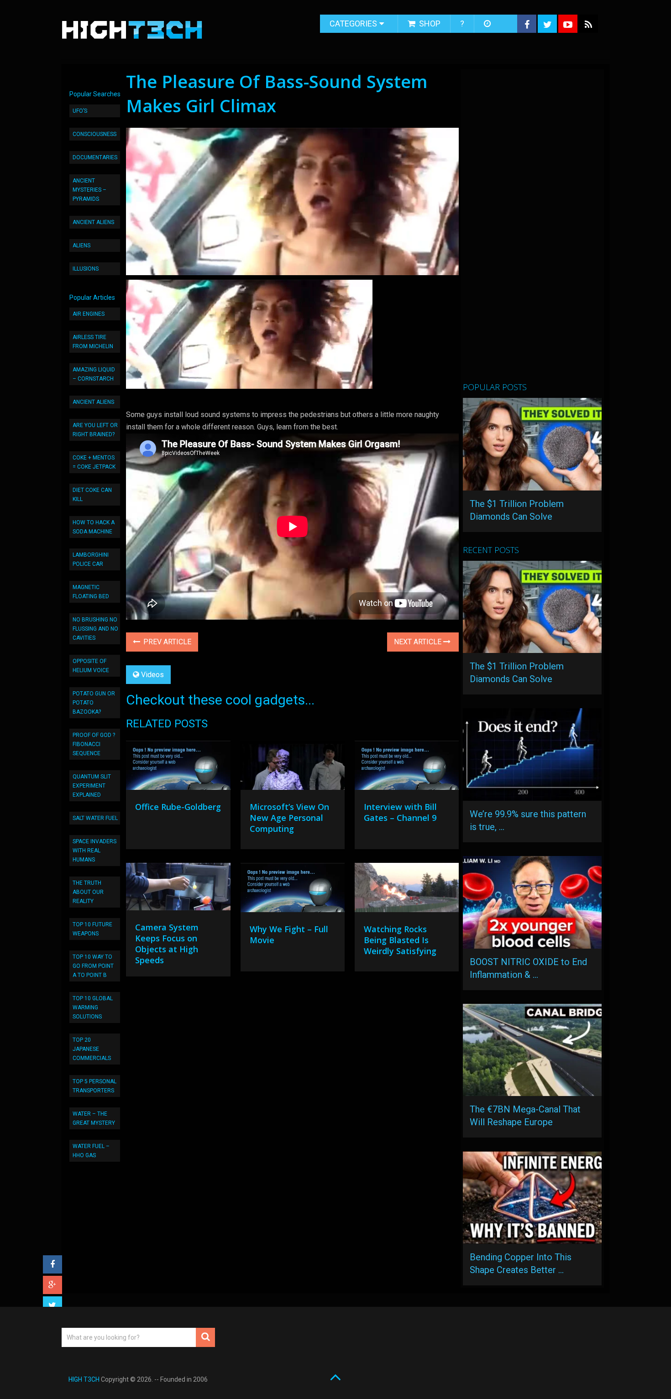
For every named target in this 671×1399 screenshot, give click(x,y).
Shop (428, 23)
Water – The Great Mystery (94, 1118)
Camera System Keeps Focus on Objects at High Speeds (167, 944)
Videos (152, 674)
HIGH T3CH (84, 1379)
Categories (353, 23)
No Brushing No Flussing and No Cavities (95, 628)
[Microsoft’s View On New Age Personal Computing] (293, 767)
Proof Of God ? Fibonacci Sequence (94, 744)
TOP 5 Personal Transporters (94, 1086)
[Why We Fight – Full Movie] (293, 890)
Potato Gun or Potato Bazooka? (94, 702)
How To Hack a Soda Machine (94, 527)
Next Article (418, 641)
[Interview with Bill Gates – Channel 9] (407, 767)
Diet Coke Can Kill (92, 494)
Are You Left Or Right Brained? (95, 430)
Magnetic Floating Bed (91, 592)
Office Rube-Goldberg (178, 806)
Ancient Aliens (93, 222)
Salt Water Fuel (95, 818)
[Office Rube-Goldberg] (178, 767)
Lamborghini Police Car (91, 559)
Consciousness (94, 134)
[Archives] (488, 24)
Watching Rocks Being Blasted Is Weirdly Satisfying (400, 940)
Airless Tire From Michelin (93, 342)
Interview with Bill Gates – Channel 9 (400, 812)
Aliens (81, 245)
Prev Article (166, 641)
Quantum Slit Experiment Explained (92, 785)
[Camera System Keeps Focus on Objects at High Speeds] (178, 889)
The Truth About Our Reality (88, 892)
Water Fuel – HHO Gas (91, 1151)
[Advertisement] (531, 229)
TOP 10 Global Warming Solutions (93, 1007)
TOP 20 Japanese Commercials (92, 1049)
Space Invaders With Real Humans (94, 850)
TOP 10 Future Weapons (92, 929)
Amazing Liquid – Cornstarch (94, 374)
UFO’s (80, 111)
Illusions (86, 269)
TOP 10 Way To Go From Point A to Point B (93, 966)
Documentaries (95, 157)
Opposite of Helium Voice (91, 665)
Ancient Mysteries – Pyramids (89, 189)
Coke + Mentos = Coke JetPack (94, 462)
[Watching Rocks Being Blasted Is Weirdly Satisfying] (407, 890)
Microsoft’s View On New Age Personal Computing (289, 817)
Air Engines (89, 314)
